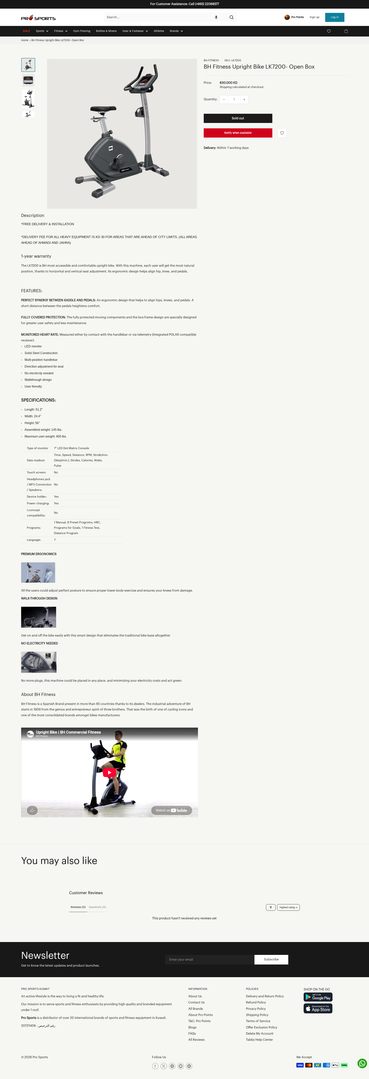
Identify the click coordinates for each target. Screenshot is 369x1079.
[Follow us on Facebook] (155, 1066)
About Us (195, 996)
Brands (174, 31)
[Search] (231, 17)
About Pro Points (200, 1015)
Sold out (238, 118)
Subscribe (271, 959)
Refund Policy (256, 1002)
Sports (40, 31)
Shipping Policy (257, 1015)
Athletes (159, 31)
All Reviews (196, 1039)
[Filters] (271, 907)
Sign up (314, 17)
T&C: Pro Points (199, 1021)
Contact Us (196, 1002)
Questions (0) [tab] (97, 907)
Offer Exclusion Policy (261, 1027)
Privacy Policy (256, 1008)
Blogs (192, 1027)
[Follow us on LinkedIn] (189, 1066)
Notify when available (238, 133)
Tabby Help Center (259, 1039)
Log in (335, 17)
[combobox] (165, 17)
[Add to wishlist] (282, 133)
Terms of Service (258, 1021)
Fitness (58, 31)
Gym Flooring (81, 31)
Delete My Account (259, 1033)
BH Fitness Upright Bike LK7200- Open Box (57, 40)
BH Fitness (211, 60)
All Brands (195, 1008)
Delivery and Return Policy (265, 996)
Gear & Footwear (133, 31)
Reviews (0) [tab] (78, 907)
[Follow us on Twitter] (163, 1066)
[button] (216, 17)
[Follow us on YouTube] (180, 1066)
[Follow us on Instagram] (172, 1066)
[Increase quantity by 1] (244, 99)
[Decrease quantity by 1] (224, 99)
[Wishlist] (329, 31)
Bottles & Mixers (106, 31)
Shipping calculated (233, 87)
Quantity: (210, 99)
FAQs (192, 1033)
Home (24, 40)
